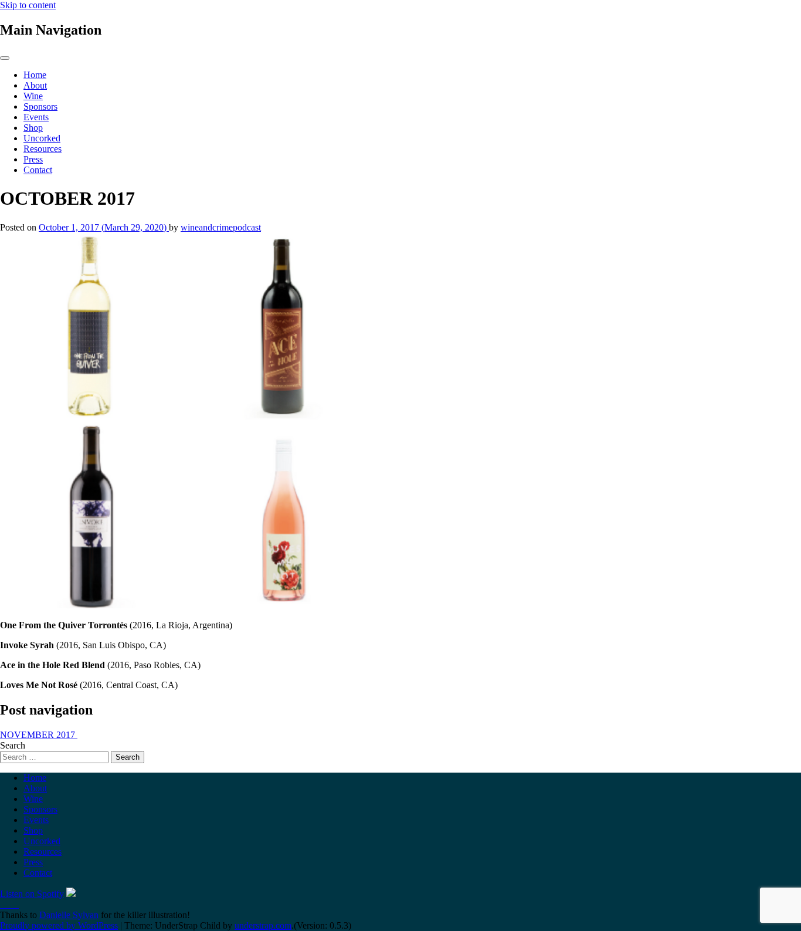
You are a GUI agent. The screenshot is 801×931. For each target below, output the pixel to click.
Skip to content (28, 5)
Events (36, 117)
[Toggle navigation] (4, 58)
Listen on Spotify (32, 894)
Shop (33, 128)
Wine (33, 96)
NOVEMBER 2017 (38, 735)
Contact (37, 170)
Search (12, 745)
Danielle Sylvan (69, 915)
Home (34, 75)
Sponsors (40, 106)
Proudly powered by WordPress (59, 925)
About (35, 85)
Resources (42, 149)
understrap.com (263, 925)
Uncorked (41, 138)
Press (33, 159)
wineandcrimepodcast (221, 227)
